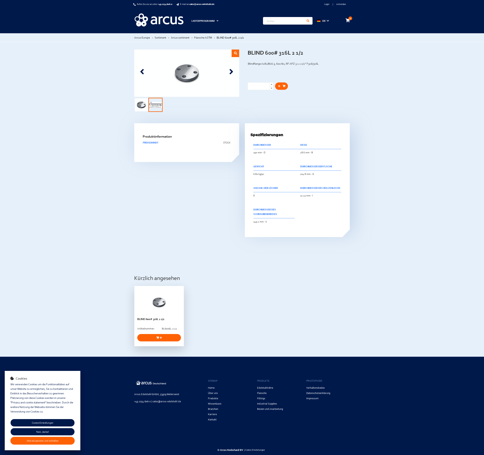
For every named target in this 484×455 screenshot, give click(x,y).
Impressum (312, 398)
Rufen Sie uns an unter (154, 4)
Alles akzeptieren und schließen (42, 440)
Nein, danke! (42, 431)
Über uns (213, 393)
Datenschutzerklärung (318, 393)
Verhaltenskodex (315, 387)
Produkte (213, 398)
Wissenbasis (214, 403)
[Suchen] (308, 21)
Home (211, 387)
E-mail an (197, 4)
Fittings (261, 398)
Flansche (262, 393)
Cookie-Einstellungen (42, 422)
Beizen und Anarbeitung (270, 408)
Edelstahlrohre (265, 387)
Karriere (212, 414)
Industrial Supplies (267, 403)
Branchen (213, 408)
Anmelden (341, 4)
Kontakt (212, 419)
